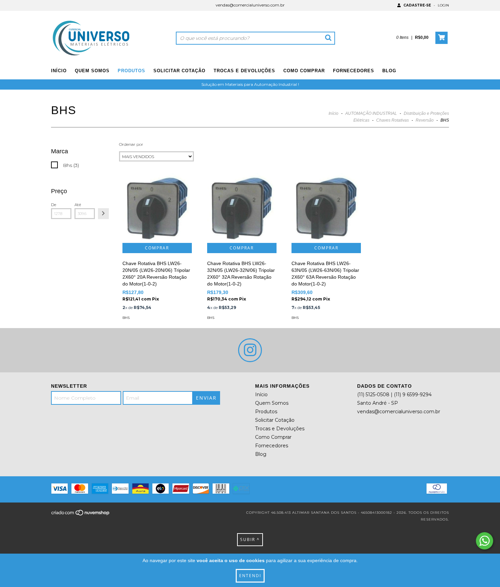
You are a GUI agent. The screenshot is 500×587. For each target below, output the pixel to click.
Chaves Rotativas (392, 120)
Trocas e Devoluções (244, 70)
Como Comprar (304, 70)
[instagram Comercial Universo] (250, 350)
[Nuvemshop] (81, 514)
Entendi (250, 575)
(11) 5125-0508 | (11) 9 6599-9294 (394, 394)
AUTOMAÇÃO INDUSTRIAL (371, 113)
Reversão (425, 120)
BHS (126, 317)
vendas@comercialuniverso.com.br (250, 4)
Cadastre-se (417, 5)
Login (443, 5)
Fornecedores (353, 70)
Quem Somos (92, 70)
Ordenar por (131, 144)
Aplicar (103, 213)
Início (59, 70)
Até (77, 204)
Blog (389, 70)
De (53, 204)
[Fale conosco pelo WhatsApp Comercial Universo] (484, 541)
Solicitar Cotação (179, 70)
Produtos (131, 70)
